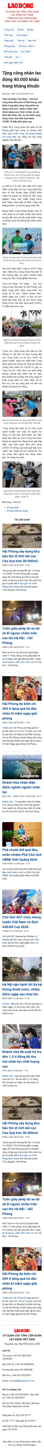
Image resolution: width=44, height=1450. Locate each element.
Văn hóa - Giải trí (27, 46)
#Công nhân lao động (17, 510)
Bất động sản (10, 51)
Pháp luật (8, 40)
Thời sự (20, 40)
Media (30, 29)
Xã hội (20, 29)
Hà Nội (5, 1003)
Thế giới (8, 57)
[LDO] (22, 536)
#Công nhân (13, 507)
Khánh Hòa (7, 801)
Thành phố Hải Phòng (13, 727)
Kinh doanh (22, 35)
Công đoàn (9, 46)
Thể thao (8, 35)
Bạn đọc (32, 40)
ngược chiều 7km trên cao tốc (23, 662)
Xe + (18, 57)
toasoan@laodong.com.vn (22, 1380)
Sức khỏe (25, 51)
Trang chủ (9, 29)
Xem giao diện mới (13, 62)
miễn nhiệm (12, 872)
